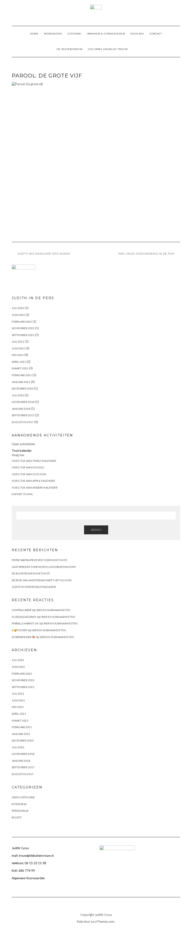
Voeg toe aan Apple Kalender (33, 480)
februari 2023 (22, 321)
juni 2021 (18, 348)
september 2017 (23, 415)
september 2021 (23, 335)
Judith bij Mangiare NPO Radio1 (44, 253)
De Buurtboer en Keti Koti (31, 573)
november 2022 (23, 328)
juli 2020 (18, 395)
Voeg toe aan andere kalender (35, 487)
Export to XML (22, 494)
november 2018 (23, 402)
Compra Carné (21, 610)
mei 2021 (18, 355)
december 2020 (22, 388)
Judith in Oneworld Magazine (34, 587)
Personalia (20, 810)
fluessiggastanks (24, 617)
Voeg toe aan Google (28, 467)
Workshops (53, 33)
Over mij (137, 33)
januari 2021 (21, 382)
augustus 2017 (22, 422)
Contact (155, 33)
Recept (17, 817)
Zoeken (96, 529)
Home (34, 33)
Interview (19, 804)
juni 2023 (18, 315)
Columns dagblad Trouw (108, 49)
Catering (74, 33)
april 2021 (19, 361)
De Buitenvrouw (70, 49)
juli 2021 (18, 341)
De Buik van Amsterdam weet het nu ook (42, 580)
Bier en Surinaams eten (53, 610)
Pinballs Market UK (25, 623)
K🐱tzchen (19, 630)
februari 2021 (22, 375)
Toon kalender (22, 450)
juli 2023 (18, 308)
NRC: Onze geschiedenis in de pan (146, 253)
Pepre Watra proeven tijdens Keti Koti (39, 560)
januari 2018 (21, 408)
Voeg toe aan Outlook (29, 474)
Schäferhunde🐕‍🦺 (23, 637)
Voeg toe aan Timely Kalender (34, 461)
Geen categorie (23, 797)
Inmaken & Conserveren (106, 33)
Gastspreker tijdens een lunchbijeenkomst (44, 567)
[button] (18, 455)
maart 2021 (20, 368)
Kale (80, 921)
